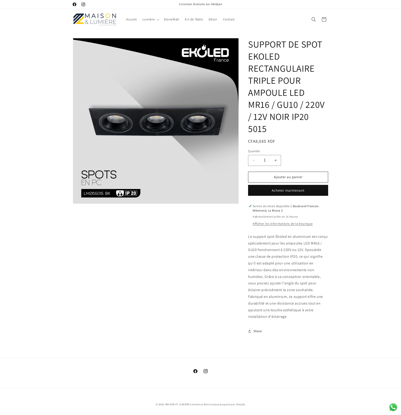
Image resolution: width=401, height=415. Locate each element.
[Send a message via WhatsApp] (393, 407)
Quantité (254, 151)
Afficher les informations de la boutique (283, 224)
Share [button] (257, 331)
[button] (150, 19)
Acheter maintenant (288, 190)
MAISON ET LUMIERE (177, 404)
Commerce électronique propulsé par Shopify (217, 404)
